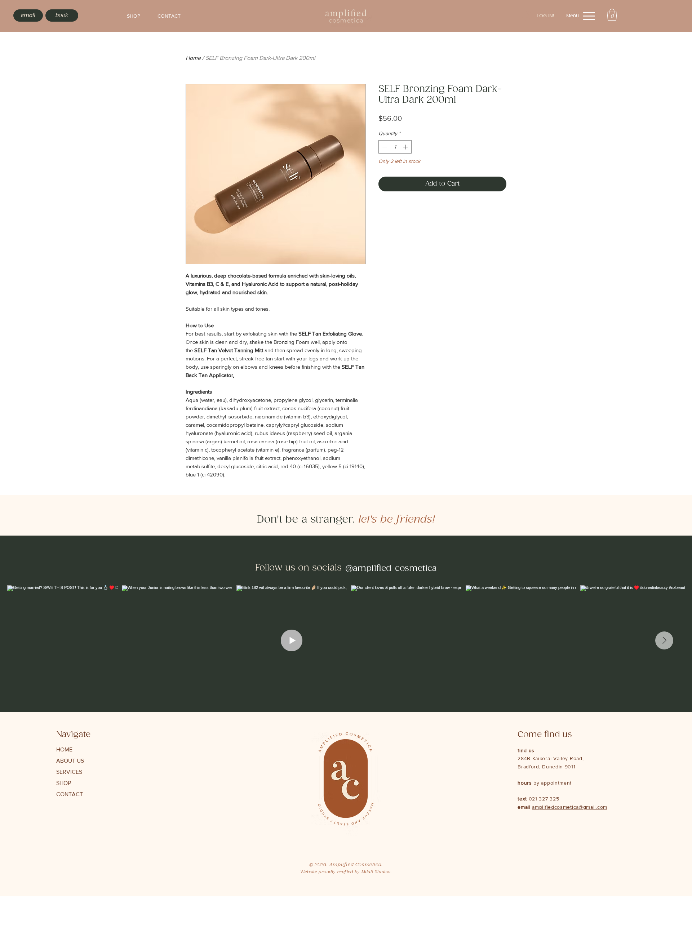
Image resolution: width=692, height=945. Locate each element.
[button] (612, 15)
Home (193, 58)
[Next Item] (664, 640)
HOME (64, 749)
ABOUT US (70, 761)
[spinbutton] (395, 147)
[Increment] (406, 147)
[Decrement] (384, 147)
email (525, 807)
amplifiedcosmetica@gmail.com (569, 807)
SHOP (63, 783)
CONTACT (69, 794)
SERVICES (69, 772)
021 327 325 (544, 799)
